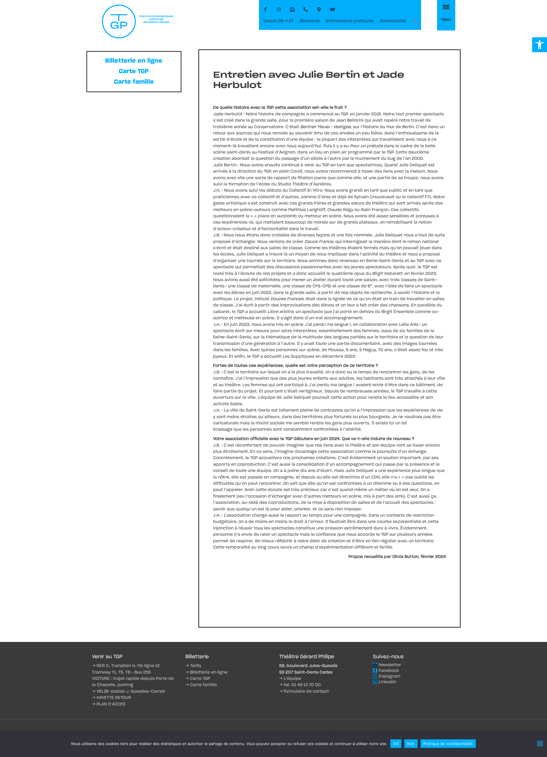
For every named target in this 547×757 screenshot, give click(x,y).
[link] (539, 44)
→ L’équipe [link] (290, 679)
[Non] (540, 743)
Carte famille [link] (134, 82)
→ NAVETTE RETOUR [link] (111, 698)
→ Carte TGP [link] (197, 679)
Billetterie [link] (310, 21)
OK (396, 743)
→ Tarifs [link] (193, 666)
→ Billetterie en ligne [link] (206, 672)
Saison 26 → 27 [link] (278, 21)
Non (411, 743)
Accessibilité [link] (393, 21)
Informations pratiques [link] (350, 21)
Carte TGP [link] (134, 71)
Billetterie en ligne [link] (133, 61)
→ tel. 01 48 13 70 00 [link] (300, 685)
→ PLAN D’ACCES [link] (108, 704)
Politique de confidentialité (448, 743)
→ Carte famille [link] (201, 685)
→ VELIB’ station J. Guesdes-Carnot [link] (128, 691)
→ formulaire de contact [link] (304, 691)
